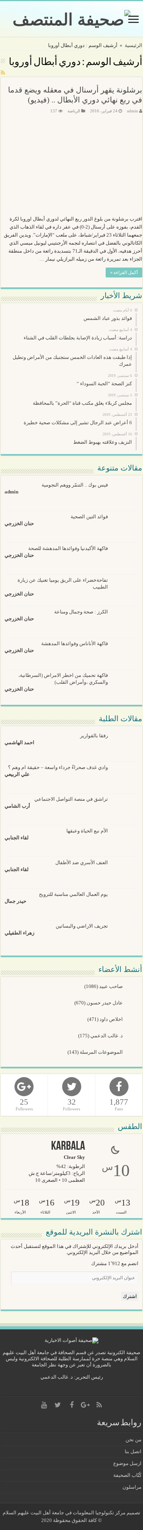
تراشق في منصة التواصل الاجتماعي (71, 799)
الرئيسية (133, 45)
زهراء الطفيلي (19, 933)
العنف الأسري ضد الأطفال (81, 862)
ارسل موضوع (127, 1463)
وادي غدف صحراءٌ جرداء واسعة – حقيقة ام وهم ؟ (58, 767)
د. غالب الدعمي (107, 1035)
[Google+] (85, 1405)
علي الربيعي (17, 774)
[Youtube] (44, 1405)
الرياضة (73, 111)
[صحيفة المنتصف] (71, 18)
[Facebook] (72, 1405)
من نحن (133, 1439)
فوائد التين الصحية (89, 516)
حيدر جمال (15, 901)
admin (132, 111)
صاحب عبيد (111, 986)
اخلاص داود (112, 1019)
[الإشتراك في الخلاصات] (3, 73)
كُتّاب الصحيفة (127, 1475)
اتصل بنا (133, 1451)
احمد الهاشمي (19, 742)
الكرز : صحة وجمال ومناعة (81, 612)
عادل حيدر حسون (105, 1003)
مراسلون (131, 1487)
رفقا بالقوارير (94, 735)
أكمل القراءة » (124, 272)
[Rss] (99, 1405)
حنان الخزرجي (19, 523)
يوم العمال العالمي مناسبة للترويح (73, 894)
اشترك (130, 1296)
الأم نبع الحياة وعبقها (87, 831)
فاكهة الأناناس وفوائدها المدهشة (74, 643)
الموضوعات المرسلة (102, 1052)
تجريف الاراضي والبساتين (82, 926)
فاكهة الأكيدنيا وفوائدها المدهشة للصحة (68, 548)
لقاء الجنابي (17, 837)
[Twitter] (58, 1405)
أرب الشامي (17, 806)
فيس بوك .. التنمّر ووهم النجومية (75, 485)
